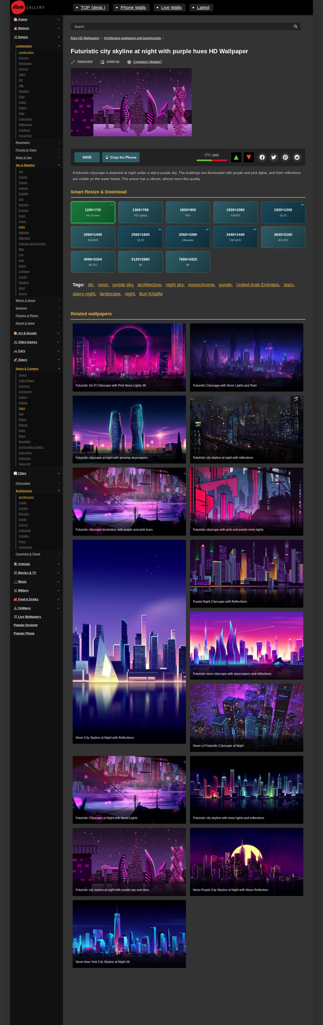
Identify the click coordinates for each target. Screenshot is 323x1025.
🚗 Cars (19, 351)
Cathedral (25, 530)
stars (288, 284)
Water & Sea (24, 157)
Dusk (22, 215)
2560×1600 (140, 235)
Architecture (24, 490)
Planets (23, 424)
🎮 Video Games (25, 342)
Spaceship (25, 452)
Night (22, 226)
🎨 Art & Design (25, 333)
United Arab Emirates (257, 284)
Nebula (23, 402)
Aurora (23, 293)
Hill (20, 80)
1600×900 (188, 210)
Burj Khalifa (151, 293)
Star (21, 413)
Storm (22, 265)
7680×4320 (188, 259)
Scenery (24, 57)
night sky (174, 284)
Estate (22, 519)
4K (90, 284)
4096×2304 (93, 259)
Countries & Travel (28, 553)
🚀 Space (20, 360)
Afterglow (24, 238)
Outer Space (26, 380)
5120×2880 (140, 259)
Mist (21, 249)
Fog (21, 254)
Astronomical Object (31, 447)
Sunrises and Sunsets (32, 243)
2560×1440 (93, 235)
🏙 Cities (20, 473)
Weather (24, 282)
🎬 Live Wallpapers (27, 617)
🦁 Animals (22, 564)
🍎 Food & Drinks (26, 599)
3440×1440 (235, 235)
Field (21, 96)
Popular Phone (24, 633)
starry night (84, 293)
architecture (149, 284)
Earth (22, 430)
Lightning (24, 271)
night (130, 293)
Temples (24, 535)
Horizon (23, 68)
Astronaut (25, 458)
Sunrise (23, 188)
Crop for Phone (123, 157)
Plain (21, 113)
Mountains (23, 142)
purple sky (123, 284)
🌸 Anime (21, 19)
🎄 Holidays (22, 608)
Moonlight (24, 441)
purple (225, 284)
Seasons (21, 308)
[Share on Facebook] (262, 157)
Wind (22, 288)
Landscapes (24, 45)
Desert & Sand (25, 323)
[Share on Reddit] (297, 157)
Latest (203, 7)
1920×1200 (283, 210)
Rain (21, 260)
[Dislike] (249, 157)
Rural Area (25, 135)
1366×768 (140, 210)
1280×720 (93, 210)
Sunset (23, 182)
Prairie (22, 107)
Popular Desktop (26, 625)
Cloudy (23, 276)
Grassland (25, 118)
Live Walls (171, 7)
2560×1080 (188, 235)
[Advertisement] (252, 104)
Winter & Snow (25, 300)
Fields (22, 102)
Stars (22, 408)
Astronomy (25, 391)
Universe (24, 386)
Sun (21, 199)
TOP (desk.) (93, 7)
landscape (110, 293)
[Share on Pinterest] (285, 157)
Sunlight (23, 193)
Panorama (25, 63)
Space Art (25, 463)
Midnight (24, 232)
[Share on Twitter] (273, 157)
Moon (22, 436)
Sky (21, 171)
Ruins (22, 541)
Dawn (22, 221)
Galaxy (23, 397)
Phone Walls (133, 7)
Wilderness (25, 124)
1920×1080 (235, 210)
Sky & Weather (25, 165)
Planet (22, 419)
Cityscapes (23, 483)
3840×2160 (283, 235)
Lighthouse (25, 547)
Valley (22, 74)
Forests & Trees (26, 149)
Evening (24, 210)
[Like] (236, 157)
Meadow (24, 91)
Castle (22, 502)
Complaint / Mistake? (147, 62)
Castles (23, 508)
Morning (24, 204)
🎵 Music (20, 581)
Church (23, 524)
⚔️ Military (21, 590)
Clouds (23, 176)
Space (22, 374)
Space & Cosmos (27, 368)
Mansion (24, 513)
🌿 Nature (21, 37)
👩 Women (21, 28)
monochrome (201, 284)
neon (103, 284)
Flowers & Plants (27, 315)
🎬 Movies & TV (25, 573)
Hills (21, 85)
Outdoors (24, 130)
